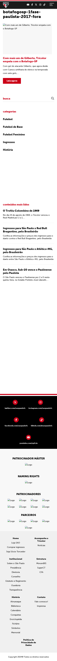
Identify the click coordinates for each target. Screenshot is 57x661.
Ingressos (9, 142)
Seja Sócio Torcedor (15, 551)
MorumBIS (41, 563)
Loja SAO (15, 543)
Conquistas (16, 615)
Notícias (41, 545)
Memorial (15, 632)
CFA (41, 572)
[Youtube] (28, 5)
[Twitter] (36, 5)
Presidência (15, 568)
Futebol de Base (13, 126)
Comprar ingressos (16, 547)
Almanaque (16, 601)
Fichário (15, 623)
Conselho (15, 576)
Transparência (15, 590)
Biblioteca (15, 606)
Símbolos (15, 628)
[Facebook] (32, 5)
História (8, 149)
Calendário (16, 610)
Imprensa (41, 606)
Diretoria (16, 572)
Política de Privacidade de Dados (28, 642)
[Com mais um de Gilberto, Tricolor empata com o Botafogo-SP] (27, 53)
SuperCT (41, 568)
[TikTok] (44, 5)
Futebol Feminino (14, 134)
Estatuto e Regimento (16, 581)
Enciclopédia (16, 619)
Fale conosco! (41, 601)
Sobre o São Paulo (16, 563)
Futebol (8, 119)
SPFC (6, 5)
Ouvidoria (15, 585)
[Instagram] (40, 5)
